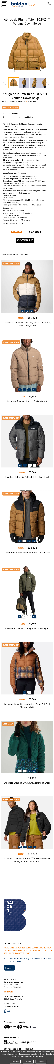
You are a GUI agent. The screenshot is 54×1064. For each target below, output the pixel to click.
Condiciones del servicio (13, 982)
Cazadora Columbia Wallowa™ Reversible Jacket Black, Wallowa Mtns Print (27, 860)
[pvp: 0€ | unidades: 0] (49, 4)
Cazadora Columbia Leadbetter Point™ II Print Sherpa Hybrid (27, 705)
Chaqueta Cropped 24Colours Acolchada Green (27, 782)
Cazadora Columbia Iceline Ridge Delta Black (27, 552)
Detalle (27, 330)
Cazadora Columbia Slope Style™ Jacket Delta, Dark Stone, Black (27, 324)
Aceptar (41, 1061)
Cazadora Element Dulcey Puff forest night (27, 628)
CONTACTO (8, 992)
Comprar (25, 240)
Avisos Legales (10, 979)
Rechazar (28, 1061)
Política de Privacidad (12, 987)
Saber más (15, 1061)
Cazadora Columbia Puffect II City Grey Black (27, 476)
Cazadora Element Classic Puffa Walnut (27, 401)
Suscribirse (9, 968)
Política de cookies (11, 984)
